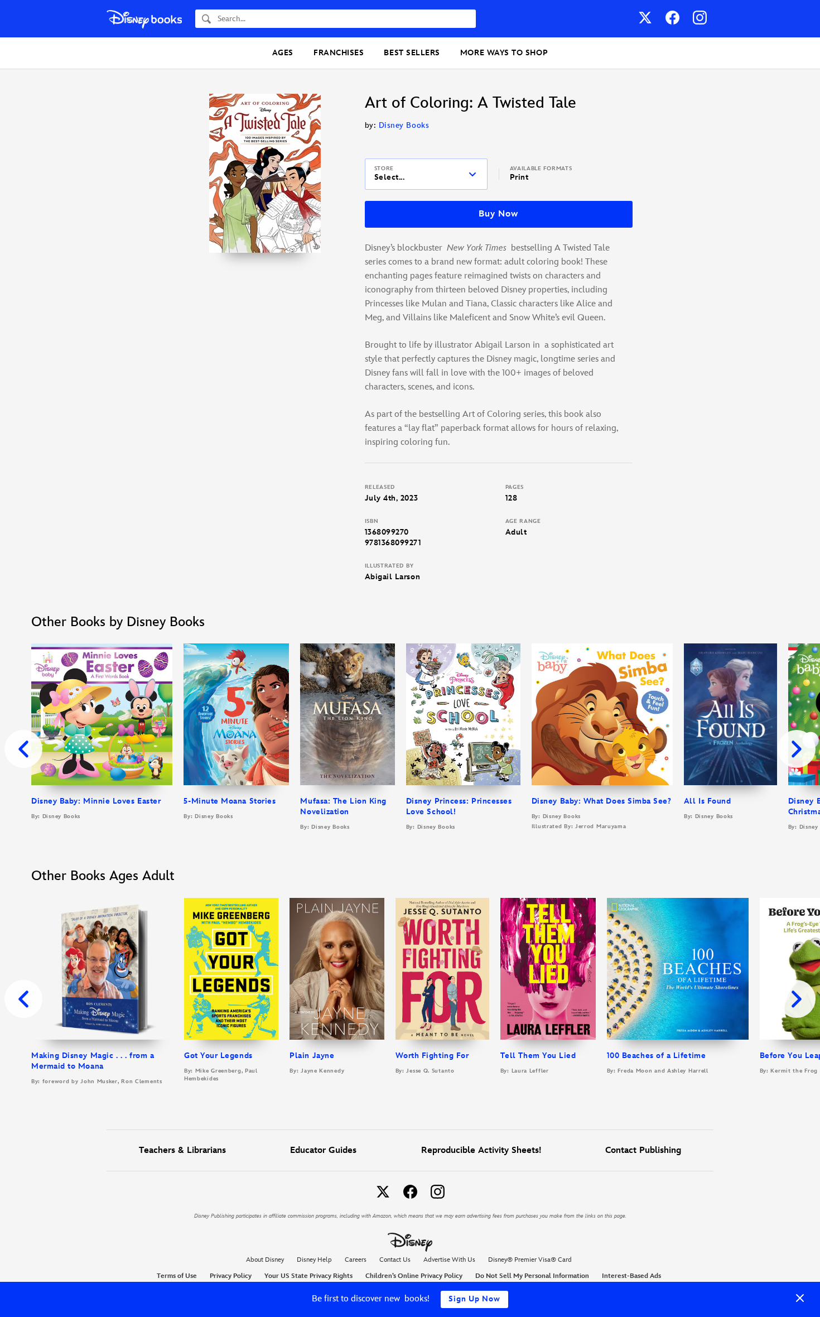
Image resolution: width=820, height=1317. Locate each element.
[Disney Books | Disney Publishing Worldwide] (144, 18)
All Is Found (707, 801)
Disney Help (314, 1260)
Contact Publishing (643, 1150)
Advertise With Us (449, 1260)
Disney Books (404, 125)
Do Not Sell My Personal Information (532, 1276)
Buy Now (498, 214)
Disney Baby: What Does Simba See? (602, 801)
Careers (355, 1260)
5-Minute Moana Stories (230, 801)
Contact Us (395, 1260)
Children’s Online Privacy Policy (413, 1276)
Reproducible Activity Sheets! (481, 1150)
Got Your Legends (218, 1055)
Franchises (338, 52)
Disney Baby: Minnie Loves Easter (96, 801)
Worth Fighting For (432, 1055)
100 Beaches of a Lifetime (656, 1055)
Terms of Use (177, 1276)
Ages (282, 52)
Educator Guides (323, 1150)
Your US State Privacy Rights (308, 1276)
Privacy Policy (231, 1276)
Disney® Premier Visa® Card (530, 1260)
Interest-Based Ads (631, 1276)
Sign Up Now (474, 1299)
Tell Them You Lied (538, 1055)
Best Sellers (412, 52)
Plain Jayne (312, 1055)
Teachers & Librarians (182, 1150)
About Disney (265, 1260)
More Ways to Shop (504, 52)
